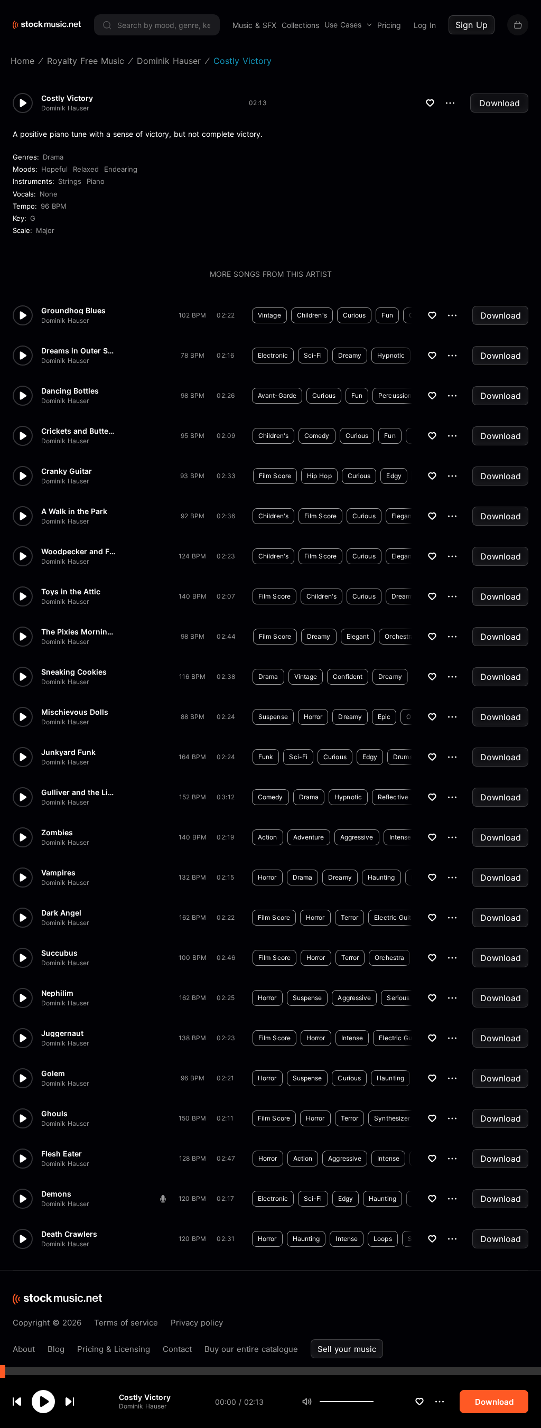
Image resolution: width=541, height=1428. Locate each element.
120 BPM (192, 1198)
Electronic (273, 355)
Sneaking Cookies (74, 672)
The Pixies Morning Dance (78, 632)
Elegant (402, 516)
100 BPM (193, 958)
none (49, 194)
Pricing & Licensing (113, 1349)
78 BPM (192, 355)
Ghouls (54, 1113)
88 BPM (192, 717)
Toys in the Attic (70, 591)
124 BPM (192, 556)
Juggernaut (62, 1033)
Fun (387, 315)
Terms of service (126, 1323)
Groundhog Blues (73, 310)
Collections (300, 25)
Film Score (275, 476)
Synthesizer (392, 1118)
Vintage (269, 315)
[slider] (373, 1401)
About (24, 1349)
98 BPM (192, 395)
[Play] (43, 1401)
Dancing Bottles (70, 391)
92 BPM (192, 516)
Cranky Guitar (66, 471)
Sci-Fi (313, 355)
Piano (96, 181)
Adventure (308, 837)
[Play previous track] (16, 1401)
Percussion (395, 395)
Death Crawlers (69, 1234)
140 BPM (193, 596)
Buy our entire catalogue (251, 1349)
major (45, 230)
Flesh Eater (61, 1154)
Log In (425, 25)
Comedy (317, 436)
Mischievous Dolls (74, 712)
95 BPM (192, 436)
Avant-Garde (277, 395)
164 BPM (192, 757)
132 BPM (192, 877)
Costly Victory (145, 1397)
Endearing (120, 169)
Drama (53, 157)
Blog (56, 1349)
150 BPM (192, 1118)
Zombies (57, 832)
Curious (354, 315)
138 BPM (192, 1038)
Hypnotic (391, 355)
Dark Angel (61, 913)
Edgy (393, 476)
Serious (398, 998)
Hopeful (54, 169)
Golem (53, 1073)
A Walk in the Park (74, 511)
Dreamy (350, 355)
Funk (265, 757)
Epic (384, 717)
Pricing (389, 25)
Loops (383, 1239)
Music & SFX (254, 25)
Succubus (59, 953)
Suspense (273, 717)
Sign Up (471, 25)
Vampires (58, 872)
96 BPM (54, 206)
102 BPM (192, 315)
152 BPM (192, 797)
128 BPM (192, 1158)
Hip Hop (319, 476)
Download (499, 103)
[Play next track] (69, 1401)
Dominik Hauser (142, 1406)
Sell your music (347, 1349)
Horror (313, 717)
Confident (347, 676)
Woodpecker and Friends (78, 551)
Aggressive (357, 837)
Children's (312, 315)
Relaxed (86, 169)
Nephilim (57, 993)
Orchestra (399, 636)
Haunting (381, 877)
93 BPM (192, 476)
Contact (177, 1349)
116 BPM (192, 676)
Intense (400, 837)
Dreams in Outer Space (78, 350)
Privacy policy (197, 1323)
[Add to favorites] (419, 1401)
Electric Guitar (395, 917)
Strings (69, 181)
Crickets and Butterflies (78, 431)
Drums (403, 757)
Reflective (393, 797)
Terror (350, 917)
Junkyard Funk (68, 752)
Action (267, 837)
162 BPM (192, 917)
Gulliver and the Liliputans (78, 792)
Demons (56, 1194)
